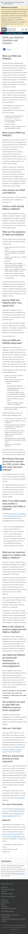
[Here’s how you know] (14, 3)
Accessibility (4, 906)
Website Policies (5, 902)
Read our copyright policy (13, 836)
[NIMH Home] (8, 29)
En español (8, 49)
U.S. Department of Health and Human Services (13, 919)
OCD (13, 336)
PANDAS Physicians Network (14, 516)
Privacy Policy (4, 900)
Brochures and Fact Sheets (7, 889)
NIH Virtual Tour (5, 917)
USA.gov (3, 921)
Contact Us (3, 891)
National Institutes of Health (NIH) (9, 914)
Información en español (7, 893)
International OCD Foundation (17, 513)
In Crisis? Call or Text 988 (14, 33)
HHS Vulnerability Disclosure (8, 908)
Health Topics (4, 887)
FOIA (2, 904)
